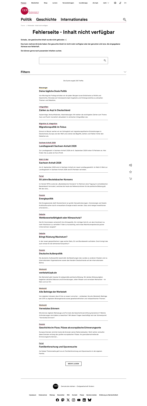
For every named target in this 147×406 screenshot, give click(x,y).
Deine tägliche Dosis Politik (53, 91)
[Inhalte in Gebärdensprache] (120, 3)
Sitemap (52, 395)
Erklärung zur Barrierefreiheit (108, 395)
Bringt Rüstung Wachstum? (53, 236)
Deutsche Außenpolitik (51, 253)
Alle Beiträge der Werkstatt (53, 291)
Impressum (32, 395)
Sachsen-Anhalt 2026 (50, 162)
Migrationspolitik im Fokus (52, 127)
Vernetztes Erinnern (49, 308)
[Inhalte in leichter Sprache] (115, 3)
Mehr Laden (73, 364)
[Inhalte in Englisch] (125, 3)
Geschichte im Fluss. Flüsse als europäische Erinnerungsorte (70, 327)
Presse (82, 395)
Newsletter (60, 395)
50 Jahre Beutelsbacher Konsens (56, 179)
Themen (23, 25)
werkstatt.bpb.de (48, 272)
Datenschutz (43, 395)
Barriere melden (92, 395)
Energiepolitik (46, 198)
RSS (68, 395)
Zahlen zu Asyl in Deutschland (54, 110)
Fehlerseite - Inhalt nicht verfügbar (38, 25)
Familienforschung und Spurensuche (58, 346)
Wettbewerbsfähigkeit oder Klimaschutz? (60, 217)
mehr (106, 3)
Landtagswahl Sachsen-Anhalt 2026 (57, 146)
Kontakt (74, 395)
